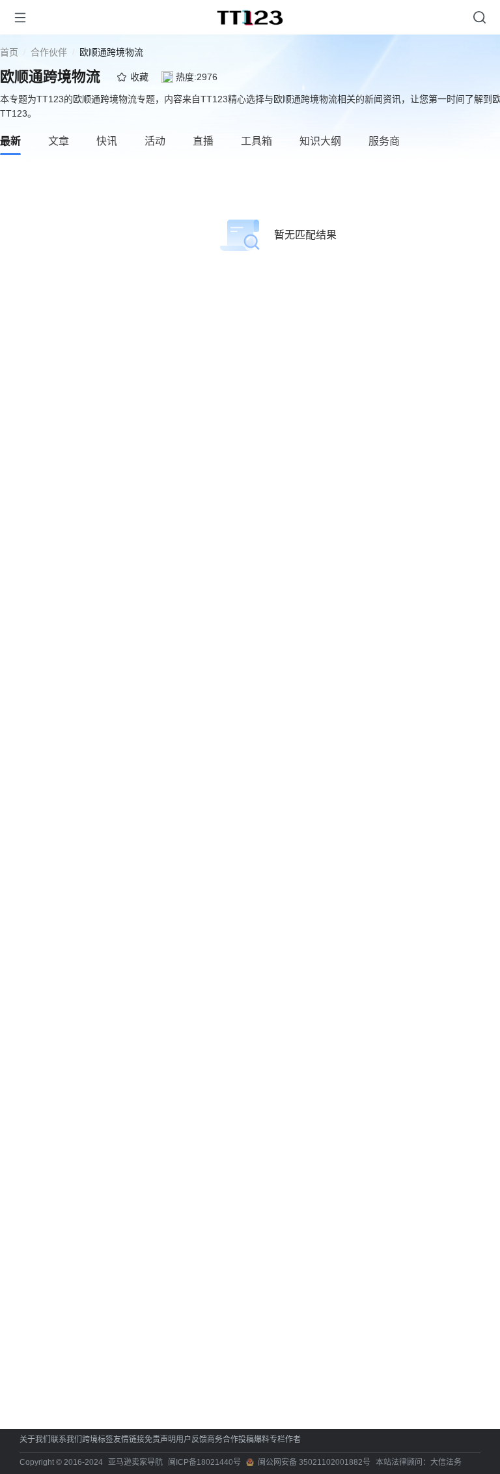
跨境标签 (97, 1440)
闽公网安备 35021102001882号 (314, 1462)
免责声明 (160, 1440)
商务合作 (222, 1440)
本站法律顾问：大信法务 (419, 1462)
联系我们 (66, 1440)
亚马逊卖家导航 (135, 1462)
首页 (9, 52)
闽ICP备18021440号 (204, 1462)
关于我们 (35, 1440)
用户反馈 (191, 1440)
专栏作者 (285, 1440)
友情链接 (129, 1440)
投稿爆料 (254, 1440)
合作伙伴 (49, 52)
